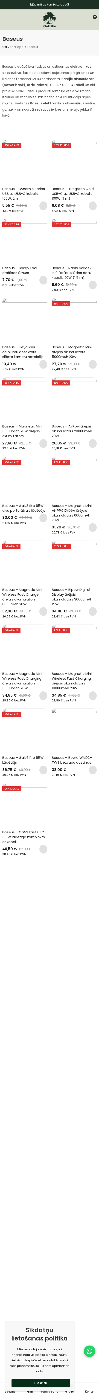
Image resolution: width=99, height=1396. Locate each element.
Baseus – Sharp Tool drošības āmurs (20, 270)
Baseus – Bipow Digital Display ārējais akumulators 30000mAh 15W (72, 596)
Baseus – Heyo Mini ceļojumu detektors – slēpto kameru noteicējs (23, 352)
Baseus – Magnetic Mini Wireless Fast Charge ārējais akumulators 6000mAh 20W (22, 596)
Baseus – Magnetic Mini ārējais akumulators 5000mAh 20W (72, 352)
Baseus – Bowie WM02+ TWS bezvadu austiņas (72, 760)
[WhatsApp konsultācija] (89, 1351)
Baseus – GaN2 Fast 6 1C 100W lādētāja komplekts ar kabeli (24, 837)
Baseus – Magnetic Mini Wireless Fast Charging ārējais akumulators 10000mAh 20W (22, 680)
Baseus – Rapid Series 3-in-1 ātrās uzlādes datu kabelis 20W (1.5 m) (73, 272)
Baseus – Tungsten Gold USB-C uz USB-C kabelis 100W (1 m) (73, 193)
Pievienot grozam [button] (43, 205)
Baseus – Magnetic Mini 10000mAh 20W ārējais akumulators (22, 431)
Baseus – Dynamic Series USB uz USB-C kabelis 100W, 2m (24, 193)
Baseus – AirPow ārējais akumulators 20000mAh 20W (72, 431)
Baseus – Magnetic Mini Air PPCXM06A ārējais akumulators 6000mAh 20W (72, 512)
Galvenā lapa (12, 47)
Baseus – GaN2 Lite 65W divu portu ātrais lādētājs (23, 508)
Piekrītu (40, 1383)
